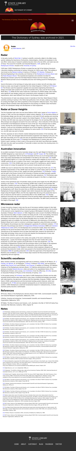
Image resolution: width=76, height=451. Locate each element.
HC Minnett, (10, 263)
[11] (52, 168)
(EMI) (9, 251)
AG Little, (48, 271)
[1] (2, 81)
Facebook (49, 444)
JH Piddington (29, 154)
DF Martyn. (53, 86)
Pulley (51, 189)
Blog (41, 444)
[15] (47, 194)
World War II (18, 58)
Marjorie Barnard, (18, 269)
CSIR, (38, 64)
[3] (10, 91)
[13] (45, 175)
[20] (27, 251)
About (23, 444)
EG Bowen (19, 275)
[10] (10, 163)
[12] (44, 171)
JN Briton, (28, 263)
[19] (49, 241)
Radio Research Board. (10, 76)
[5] (41, 118)
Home (16, 444)
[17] (55, 224)
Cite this (72, 46)
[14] (16, 183)
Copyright (32, 444)
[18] (44, 229)
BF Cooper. (40, 154)
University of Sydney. (29, 65)
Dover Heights (51, 112)
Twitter (58, 444)
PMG (19, 247)
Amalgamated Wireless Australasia (34, 226)
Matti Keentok (17, 48)
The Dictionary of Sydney (9, 19)
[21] (18, 252)
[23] (40, 272)
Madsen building (17, 72)
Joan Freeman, (30, 265)
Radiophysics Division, (7, 65)
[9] (50, 157)
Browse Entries (22, 19)
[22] (30, 267)
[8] (45, 154)
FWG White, (41, 263)
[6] (42, 129)
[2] (2, 88)
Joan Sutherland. (28, 271)
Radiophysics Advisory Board (46, 74)
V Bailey (53, 171)
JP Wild (13, 283)
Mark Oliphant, (18, 213)
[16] (17, 200)
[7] (21, 139)
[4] (42, 114)
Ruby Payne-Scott (11, 265)
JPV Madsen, (41, 72)
